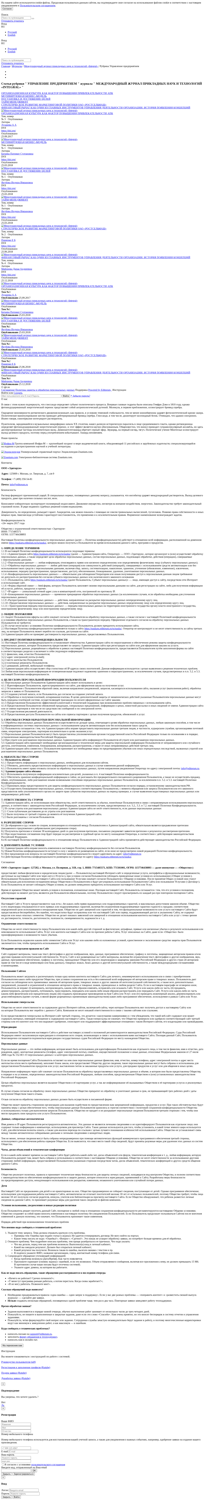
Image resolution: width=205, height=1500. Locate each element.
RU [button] (3, 26)
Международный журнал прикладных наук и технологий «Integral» (61, 66)
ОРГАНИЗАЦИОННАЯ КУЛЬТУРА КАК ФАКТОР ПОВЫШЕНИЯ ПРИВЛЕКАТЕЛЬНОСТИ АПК (57, 93)
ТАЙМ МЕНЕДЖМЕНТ (14, 102)
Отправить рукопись (12, 21)
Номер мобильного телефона (17, 1434)
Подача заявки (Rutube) (14, 1372)
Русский (12, 32)
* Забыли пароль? (80, 395)
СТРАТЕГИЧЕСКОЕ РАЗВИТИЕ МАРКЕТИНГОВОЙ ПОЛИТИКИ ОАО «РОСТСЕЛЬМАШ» (54, 104)
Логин (4, 1490)
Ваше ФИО (7, 1421)
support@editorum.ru (41, 1334)
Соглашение (8, 390)
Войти (66, 396)
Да (2, 1405)
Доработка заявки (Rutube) (15, 1378)
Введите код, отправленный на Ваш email (24, 1467)
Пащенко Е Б (8, 240)
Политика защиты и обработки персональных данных (45, 390)
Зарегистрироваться (23, 1474)
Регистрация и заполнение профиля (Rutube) (25, 1367)
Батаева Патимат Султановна (17, 153)
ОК (34, 1470)
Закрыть (7, 1474)
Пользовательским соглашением (37, 5)
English (11, 35)
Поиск (4, 14)
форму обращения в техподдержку (38, 1336)
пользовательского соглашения (48, 1464)
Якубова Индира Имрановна (17, 182)
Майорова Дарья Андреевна (16, 269)
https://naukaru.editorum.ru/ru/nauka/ (27, 542)
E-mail (4, 1451)
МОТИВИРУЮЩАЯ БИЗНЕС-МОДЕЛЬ (24, 96)
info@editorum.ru (19, 484)
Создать (18, 392)
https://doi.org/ (8, 130)
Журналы (17, 66)
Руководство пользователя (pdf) (18, 1362)
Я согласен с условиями (17, 1464)
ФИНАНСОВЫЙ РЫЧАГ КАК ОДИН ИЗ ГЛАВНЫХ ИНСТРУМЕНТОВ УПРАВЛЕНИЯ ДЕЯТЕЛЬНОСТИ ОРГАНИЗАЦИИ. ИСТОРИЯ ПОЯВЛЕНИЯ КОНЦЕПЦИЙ (95, 107)
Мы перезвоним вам (12, 1345)
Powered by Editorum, (100, 390)
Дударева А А (8, 125)
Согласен (7, 9)
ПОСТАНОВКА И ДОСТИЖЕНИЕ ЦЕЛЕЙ (25, 99)
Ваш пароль (7, 1454)
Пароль (5, 1493)
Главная (5, 66)
